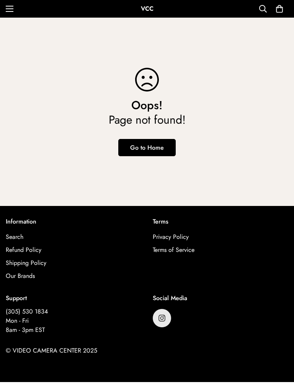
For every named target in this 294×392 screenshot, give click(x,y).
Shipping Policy (26, 262)
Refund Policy (23, 249)
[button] (279, 9)
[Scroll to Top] (279, 350)
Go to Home (147, 147)
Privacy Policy (171, 236)
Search (14, 236)
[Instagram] (162, 318)
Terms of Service (173, 249)
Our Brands (20, 275)
